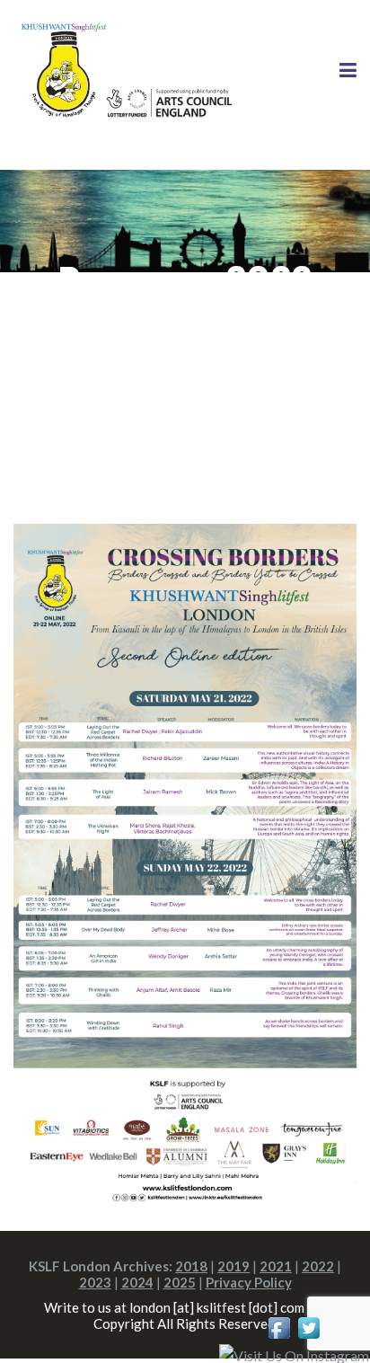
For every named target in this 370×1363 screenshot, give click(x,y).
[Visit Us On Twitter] (308, 1325)
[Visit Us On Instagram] (293, 1353)
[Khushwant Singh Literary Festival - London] (123, 69)
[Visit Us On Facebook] (279, 1325)
